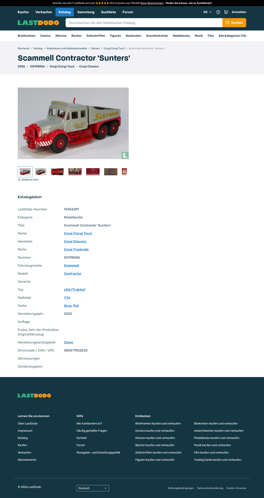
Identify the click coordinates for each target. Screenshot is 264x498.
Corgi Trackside (76, 249)
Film (211, 35)
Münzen (61, 35)
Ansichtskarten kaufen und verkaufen (218, 430)
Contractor (72, 273)
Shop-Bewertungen (151, 3)
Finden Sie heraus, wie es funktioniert (189, 3)
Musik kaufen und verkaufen (212, 445)
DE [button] (205, 12)
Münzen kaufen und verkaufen (155, 438)
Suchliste (108, 12)
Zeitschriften (95, 35)
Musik (199, 35)
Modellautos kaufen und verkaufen (216, 438)
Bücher (76, 35)
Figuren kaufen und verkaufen (154, 460)
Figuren (115, 35)
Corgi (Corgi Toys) (62, 66)
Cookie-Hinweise (236, 488)
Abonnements (27, 460)
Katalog (65, 12)
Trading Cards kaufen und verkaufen (217, 460)
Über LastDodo (28, 423)
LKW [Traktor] (74, 290)
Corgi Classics (89, 66)
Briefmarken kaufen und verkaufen (158, 423)
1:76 (67, 298)
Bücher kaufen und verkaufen (154, 445)
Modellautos (181, 35)
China (68, 342)
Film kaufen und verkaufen (211, 452)
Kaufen (23, 12)
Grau (68, 306)
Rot (76, 306)
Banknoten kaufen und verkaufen (216, 423)
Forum (128, 12)
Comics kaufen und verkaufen (154, 430)
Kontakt (82, 438)
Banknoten (133, 35)
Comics (45, 35)
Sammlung (85, 12)
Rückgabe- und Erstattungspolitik (98, 452)
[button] (226, 12)
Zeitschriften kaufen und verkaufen (158, 452)
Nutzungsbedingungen (181, 488)
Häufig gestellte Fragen (92, 430)
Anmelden (239, 12)
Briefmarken (26, 35)
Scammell (71, 265)
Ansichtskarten (157, 35)
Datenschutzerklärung (210, 488)
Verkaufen (43, 12)
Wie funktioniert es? (89, 423)
